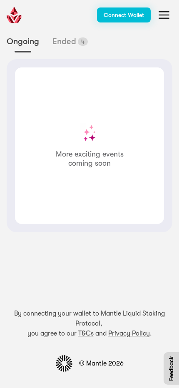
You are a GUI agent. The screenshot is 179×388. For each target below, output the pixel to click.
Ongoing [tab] (23, 41)
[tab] (70, 42)
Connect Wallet (124, 15)
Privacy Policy (129, 333)
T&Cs (86, 333)
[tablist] (47, 44)
